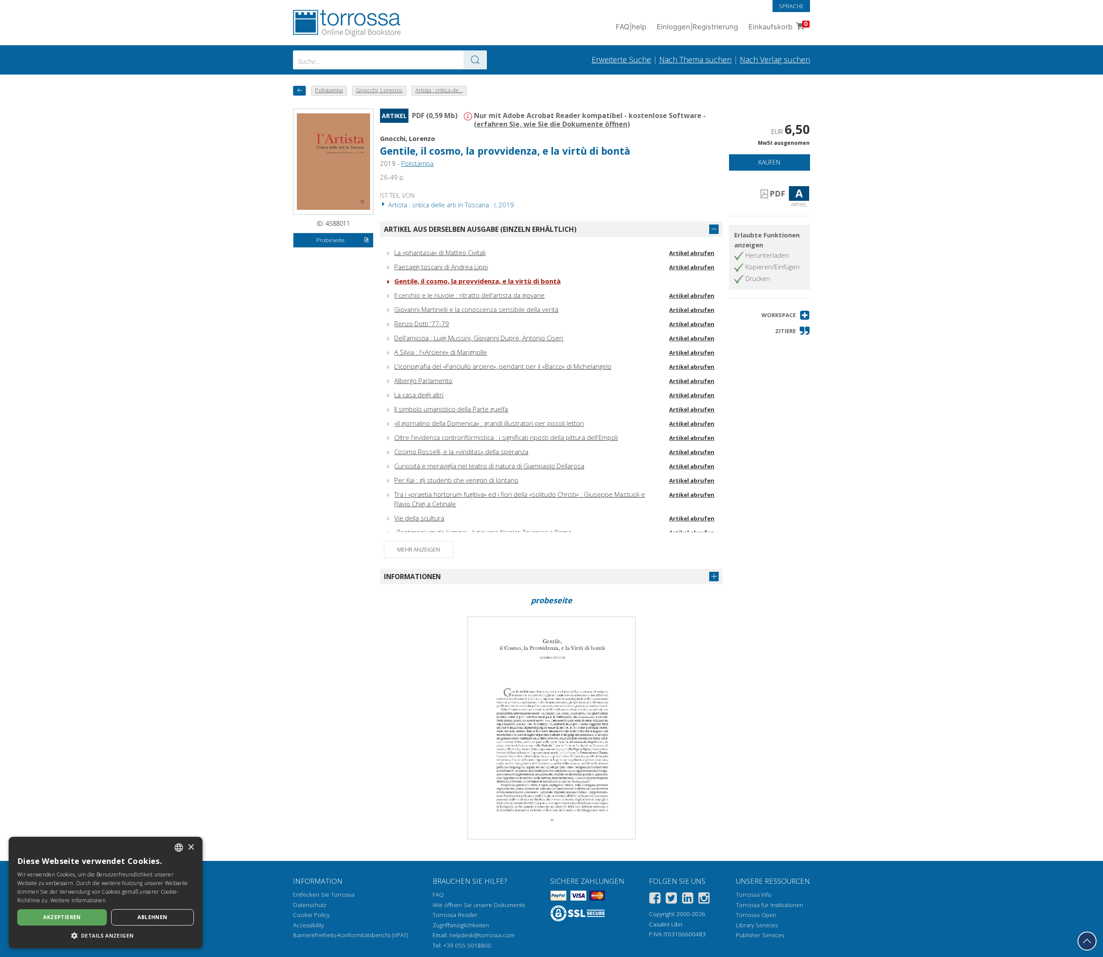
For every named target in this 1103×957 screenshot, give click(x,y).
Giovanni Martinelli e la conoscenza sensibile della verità (476, 309)
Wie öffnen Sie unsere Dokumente (479, 905)
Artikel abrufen (691, 253)
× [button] (190, 847)
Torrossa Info (754, 894)
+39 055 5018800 (467, 945)
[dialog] (106, 892)
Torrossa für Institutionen (769, 905)
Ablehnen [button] (152, 917)
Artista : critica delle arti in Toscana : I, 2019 (450, 204)
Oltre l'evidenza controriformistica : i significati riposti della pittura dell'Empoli (506, 437)
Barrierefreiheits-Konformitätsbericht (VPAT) (350, 935)
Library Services (757, 925)
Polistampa (417, 163)
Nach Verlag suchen (775, 59)
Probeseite (330, 240)
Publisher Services (760, 935)
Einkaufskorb (778, 25)
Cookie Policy (311, 915)
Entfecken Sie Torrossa (324, 894)
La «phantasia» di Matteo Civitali (440, 252)
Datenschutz (310, 905)
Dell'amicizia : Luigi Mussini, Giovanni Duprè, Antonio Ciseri (478, 338)
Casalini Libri (665, 924)
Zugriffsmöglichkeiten (461, 925)
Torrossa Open (756, 915)
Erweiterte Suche (621, 59)
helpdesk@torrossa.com (481, 935)
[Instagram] (704, 899)
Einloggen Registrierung (697, 26)
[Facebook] (655, 899)
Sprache (791, 6)
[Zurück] (299, 91)
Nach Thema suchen (695, 59)
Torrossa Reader (455, 915)
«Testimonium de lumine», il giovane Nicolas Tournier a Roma (482, 532)
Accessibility (308, 925)
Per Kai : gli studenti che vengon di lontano (456, 480)
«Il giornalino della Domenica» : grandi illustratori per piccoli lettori (489, 423)
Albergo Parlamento (423, 380)
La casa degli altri (418, 394)
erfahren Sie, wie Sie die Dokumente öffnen (552, 124)
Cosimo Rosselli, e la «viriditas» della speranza (461, 451)
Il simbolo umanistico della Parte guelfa (451, 409)
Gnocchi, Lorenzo (407, 138)
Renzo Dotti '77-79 (421, 323)
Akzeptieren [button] (62, 917)
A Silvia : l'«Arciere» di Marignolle (440, 352)
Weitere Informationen (78, 900)
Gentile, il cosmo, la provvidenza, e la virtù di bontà (477, 281)
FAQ (438, 894)
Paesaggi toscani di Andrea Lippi (441, 266)
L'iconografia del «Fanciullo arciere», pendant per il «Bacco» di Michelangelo (502, 366)
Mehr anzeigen (418, 549)
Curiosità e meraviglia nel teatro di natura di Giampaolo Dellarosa (489, 465)
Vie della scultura (419, 518)
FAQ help (631, 26)
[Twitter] (671, 899)
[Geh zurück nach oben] (1087, 941)
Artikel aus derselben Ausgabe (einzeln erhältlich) (480, 229)
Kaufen (769, 162)
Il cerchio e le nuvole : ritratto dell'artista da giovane (469, 295)
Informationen (412, 576)
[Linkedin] (687, 899)
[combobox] (390, 59)
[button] (785, 315)
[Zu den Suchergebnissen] (475, 59)
